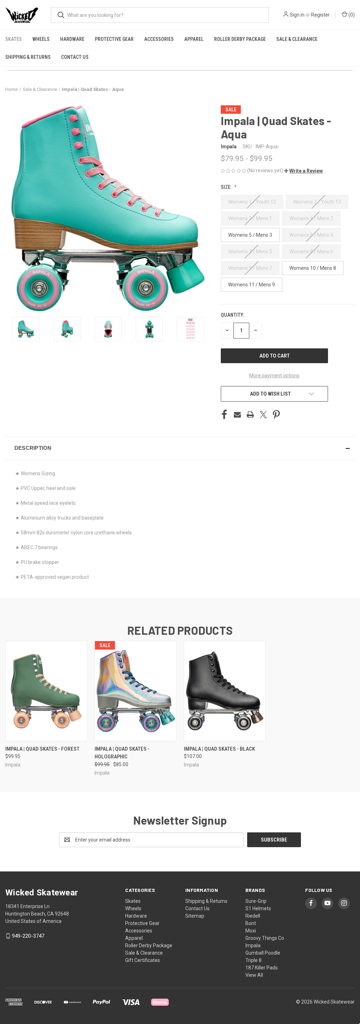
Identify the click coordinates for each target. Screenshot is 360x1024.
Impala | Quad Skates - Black (219, 749)
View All (254, 975)
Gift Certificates (142, 960)
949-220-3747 (28, 936)
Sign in (297, 15)
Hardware (72, 39)
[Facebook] (224, 415)
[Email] (237, 415)
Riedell (252, 916)
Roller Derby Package (240, 39)
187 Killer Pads (261, 967)
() (351, 15)
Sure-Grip (255, 901)
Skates (13, 39)
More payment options (274, 375)
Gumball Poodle (262, 953)
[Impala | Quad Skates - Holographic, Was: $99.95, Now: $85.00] (135, 691)
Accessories (159, 39)
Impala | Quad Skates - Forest (42, 749)
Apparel (194, 39)
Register (320, 15)
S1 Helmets (258, 908)
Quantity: (232, 315)
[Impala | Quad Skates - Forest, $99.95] (46, 691)
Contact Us (75, 57)
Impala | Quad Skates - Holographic (122, 753)
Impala (253, 945)
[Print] (250, 415)
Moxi (250, 930)
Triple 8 (253, 960)
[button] (303, 171)
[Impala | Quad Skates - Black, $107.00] (224, 691)
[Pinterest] (276, 415)
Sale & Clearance (296, 39)
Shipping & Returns (28, 57)
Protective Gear (114, 39)
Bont (250, 923)
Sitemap (194, 916)
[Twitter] (263, 415)
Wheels (41, 39)
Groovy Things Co (264, 938)
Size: (226, 187)
